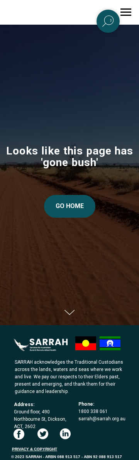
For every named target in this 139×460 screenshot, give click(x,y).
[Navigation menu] (125, 12)
